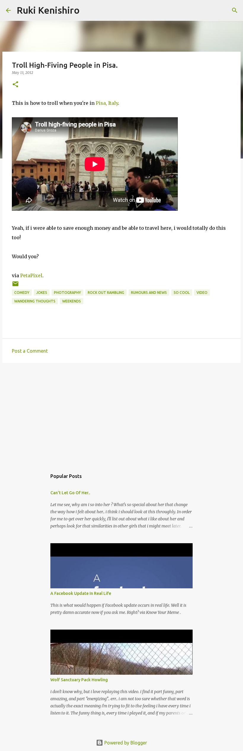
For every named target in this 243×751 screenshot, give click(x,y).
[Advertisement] (121, 413)
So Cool (182, 292)
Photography (67, 292)
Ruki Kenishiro (48, 10)
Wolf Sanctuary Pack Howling (79, 679)
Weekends (71, 301)
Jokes (41, 292)
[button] (15, 85)
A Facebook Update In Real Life (80, 593)
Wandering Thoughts (34, 301)
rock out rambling (106, 292)
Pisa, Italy (107, 103)
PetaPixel (31, 275)
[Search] (88, 10)
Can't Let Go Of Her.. (70, 492)
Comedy (21, 292)
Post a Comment (30, 351)
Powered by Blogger (125, 742)
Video (201, 292)
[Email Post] (15, 286)
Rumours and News (149, 292)
